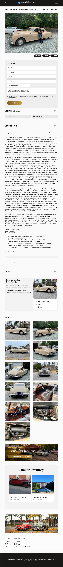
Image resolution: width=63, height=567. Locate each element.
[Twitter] (27, 547)
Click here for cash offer (20, 456)
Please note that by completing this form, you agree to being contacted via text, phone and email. (30, 96)
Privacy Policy (41, 559)
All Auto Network (35, 560)
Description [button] (11, 126)
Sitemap (53, 559)
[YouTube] (25, 547)
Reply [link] (14, 262)
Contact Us (47, 559)
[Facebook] (24, 547)
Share (37, 55)
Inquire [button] (8, 271)
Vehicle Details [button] (12, 111)
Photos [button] (8, 317)
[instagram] (29, 547)
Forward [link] (23, 262)
